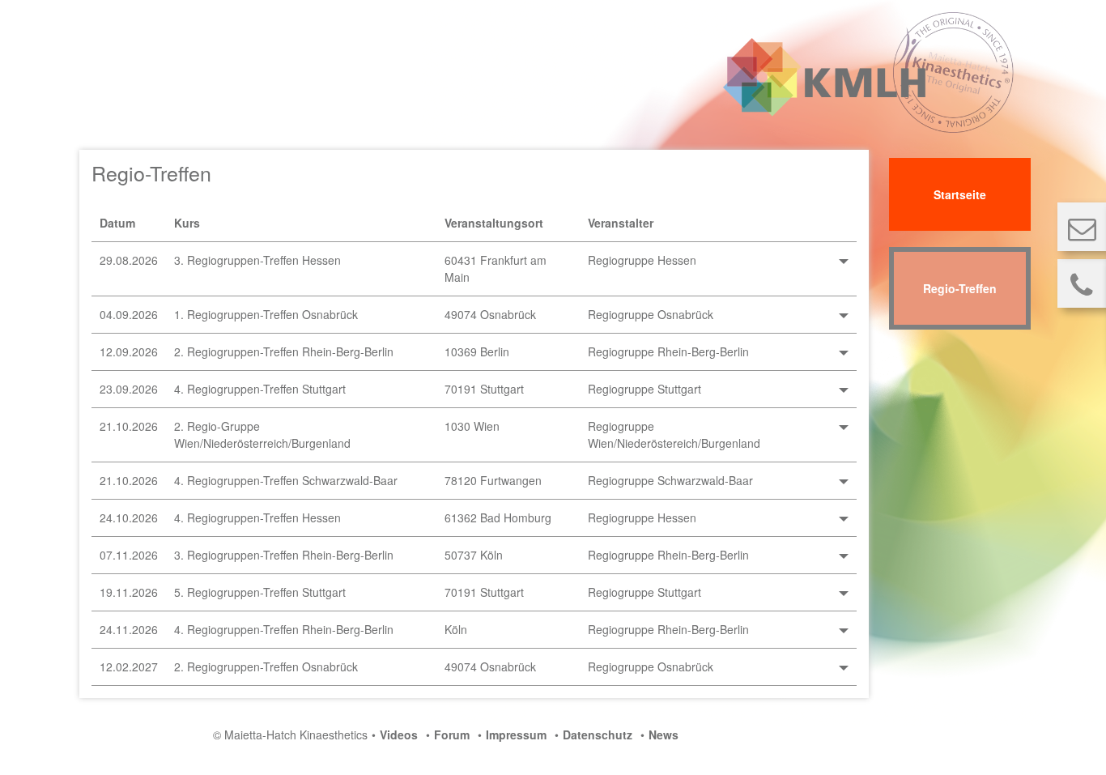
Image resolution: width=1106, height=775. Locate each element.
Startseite (960, 194)
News (663, 734)
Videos (399, 734)
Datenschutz (597, 734)
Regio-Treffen (960, 288)
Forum (452, 734)
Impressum (516, 734)
